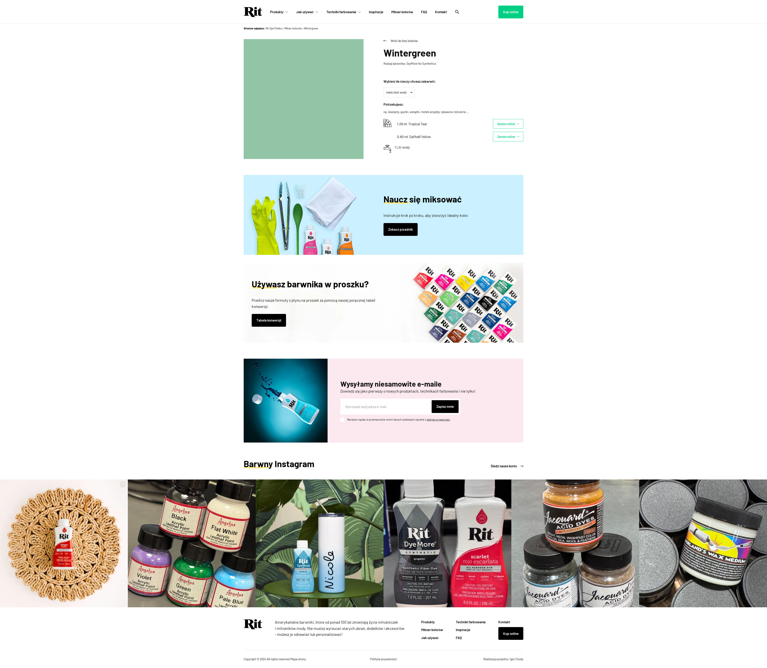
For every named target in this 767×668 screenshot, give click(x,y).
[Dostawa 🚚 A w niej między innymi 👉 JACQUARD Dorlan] (703, 543)
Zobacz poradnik (400, 229)
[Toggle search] (457, 12)
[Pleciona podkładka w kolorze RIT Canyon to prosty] (64, 543)
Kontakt (441, 12)
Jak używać (305, 12)
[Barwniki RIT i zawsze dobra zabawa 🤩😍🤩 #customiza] (447, 543)
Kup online (511, 12)
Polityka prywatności (383, 659)
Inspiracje (376, 12)
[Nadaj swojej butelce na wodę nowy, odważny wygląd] (320, 543)
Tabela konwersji (268, 320)
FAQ (424, 12)
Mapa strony (298, 659)
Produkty (276, 12)
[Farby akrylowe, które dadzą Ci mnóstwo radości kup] (192, 543)
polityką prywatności (438, 419)
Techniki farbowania (341, 12)
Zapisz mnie (445, 406)
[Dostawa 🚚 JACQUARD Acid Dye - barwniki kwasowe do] (575, 543)
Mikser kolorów (402, 12)
